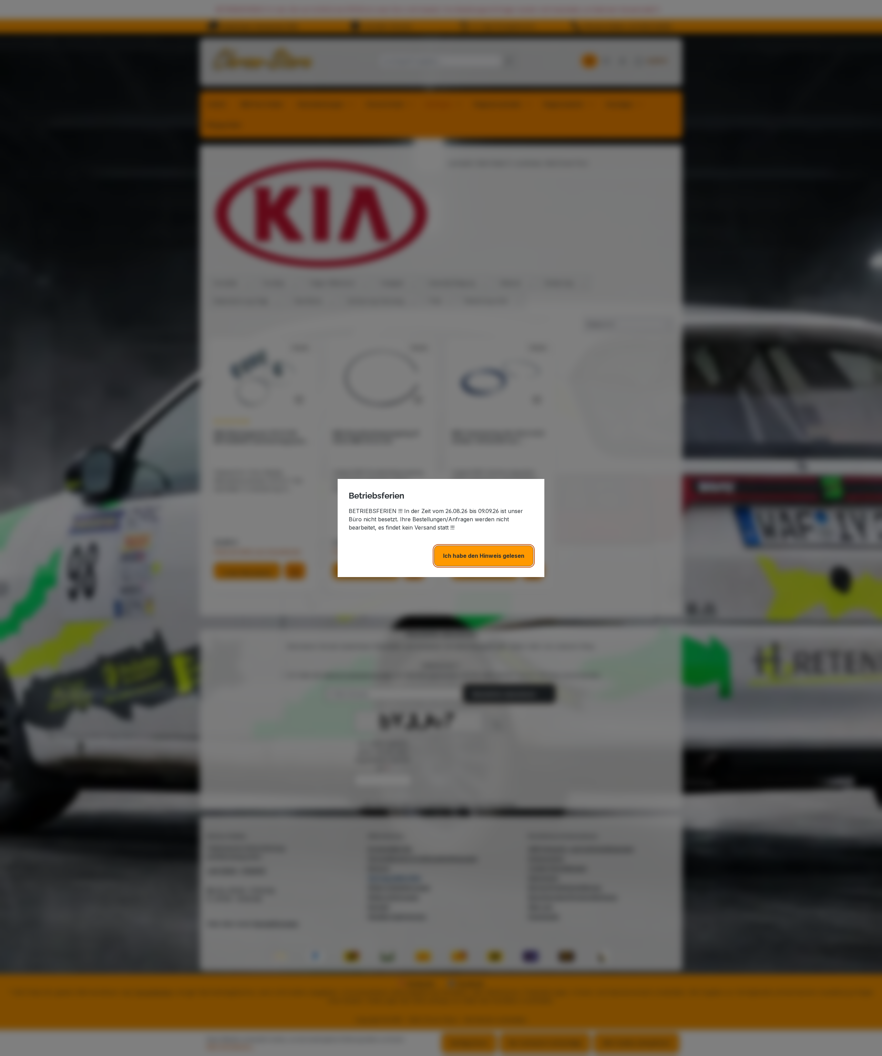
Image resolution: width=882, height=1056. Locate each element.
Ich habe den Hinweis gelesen (483, 555)
